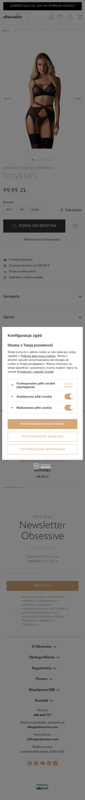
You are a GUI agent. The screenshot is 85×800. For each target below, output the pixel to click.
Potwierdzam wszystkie (42, 424)
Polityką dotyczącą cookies (38, 355)
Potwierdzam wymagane (42, 449)
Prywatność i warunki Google (35, 371)
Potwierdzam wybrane (43, 436)
